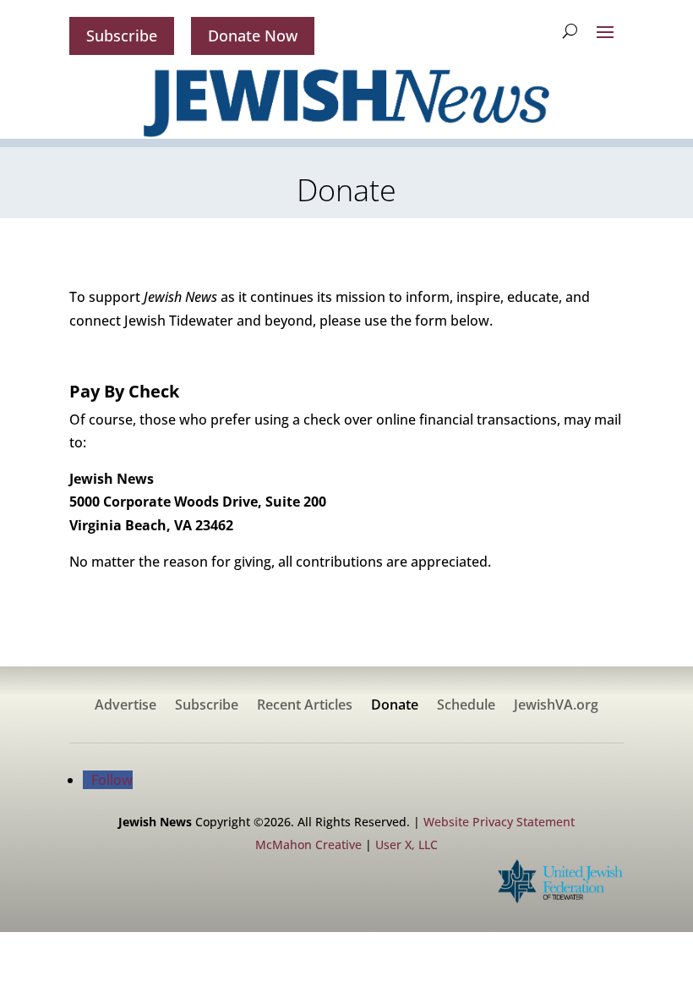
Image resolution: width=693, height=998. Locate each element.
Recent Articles (304, 706)
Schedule (466, 706)
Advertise (125, 706)
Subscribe (121, 35)
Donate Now (252, 35)
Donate (394, 706)
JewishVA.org (556, 706)
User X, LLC (406, 844)
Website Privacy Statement (499, 822)
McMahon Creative (308, 844)
